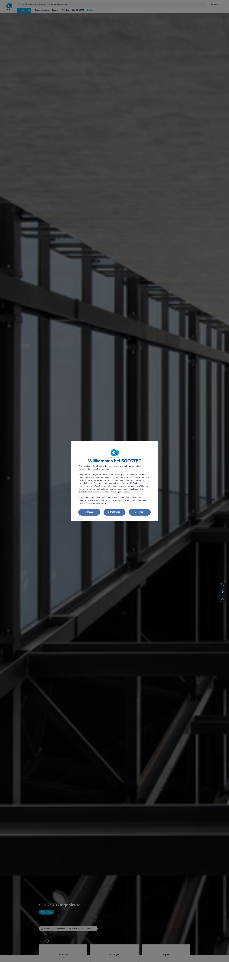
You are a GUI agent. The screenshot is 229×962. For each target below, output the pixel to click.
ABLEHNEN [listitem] (139, 512)
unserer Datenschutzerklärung (92, 503)
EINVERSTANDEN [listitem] (114, 512)
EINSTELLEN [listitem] (89, 512)
